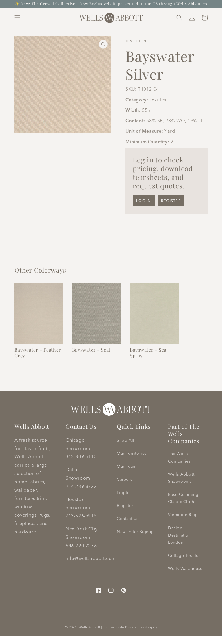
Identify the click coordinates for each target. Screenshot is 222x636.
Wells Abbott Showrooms (181, 478)
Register (171, 200)
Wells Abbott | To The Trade (101, 627)
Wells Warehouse (185, 568)
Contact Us (127, 518)
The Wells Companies (179, 457)
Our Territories (132, 453)
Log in (143, 200)
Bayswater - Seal (91, 349)
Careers (124, 479)
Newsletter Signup (135, 531)
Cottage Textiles (184, 555)
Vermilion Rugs (183, 514)
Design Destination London (179, 535)
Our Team (126, 466)
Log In (123, 492)
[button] (17, 17)
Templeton (136, 41)
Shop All (125, 440)
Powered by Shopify (141, 627)
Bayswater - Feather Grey (37, 352)
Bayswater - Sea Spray (148, 352)
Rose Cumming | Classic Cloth (184, 498)
